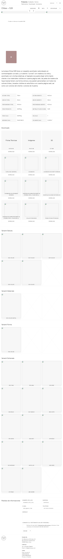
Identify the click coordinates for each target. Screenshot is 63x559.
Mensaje (25, 512)
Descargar (54, 8)
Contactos (39, 4)
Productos (24, 2)
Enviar (25, 531)
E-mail (24, 506)
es (60, 3)
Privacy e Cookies (26, 557)
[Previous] (30, 11)
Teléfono (45, 506)
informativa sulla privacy (44, 525)
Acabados (31, 2)
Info (43, 8)
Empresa (45, 500)
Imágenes (33, 8)
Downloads (32, 4)
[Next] (33, 11)
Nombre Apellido (27, 500)
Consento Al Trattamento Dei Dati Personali (35, 522)
